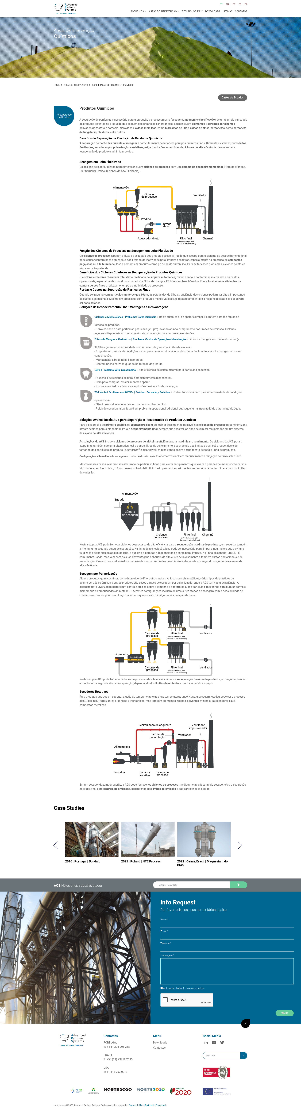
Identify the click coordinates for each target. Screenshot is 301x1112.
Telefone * (165, 943)
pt (221, 4)
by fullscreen (60, 1105)
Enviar (284, 1013)
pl (246, 4)
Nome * (164, 919)
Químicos (128, 85)
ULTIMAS (227, 11)
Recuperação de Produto (105, 85)
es (240, 4)
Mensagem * (167, 955)
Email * (164, 931)
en (227, 4)
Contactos (159, 1047)
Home (57, 85)
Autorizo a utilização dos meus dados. (178, 890)
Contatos (241, 11)
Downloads (212, 11)
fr (234, 4)
